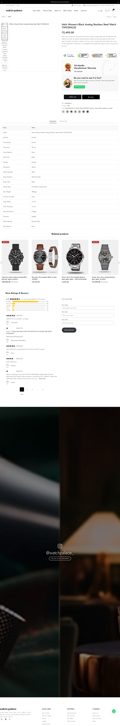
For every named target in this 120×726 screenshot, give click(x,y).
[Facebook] (71, 111)
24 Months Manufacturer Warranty (85, 67)
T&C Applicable (78, 71)
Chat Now (81, 87)
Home (3, 17)
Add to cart (72, 97)
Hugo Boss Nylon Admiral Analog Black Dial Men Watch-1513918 (14, 278)
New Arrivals (70, 716)
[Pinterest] (83, 111)
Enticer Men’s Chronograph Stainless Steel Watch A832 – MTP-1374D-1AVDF (74, 278)
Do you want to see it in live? (88, 77)
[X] (75, 111)
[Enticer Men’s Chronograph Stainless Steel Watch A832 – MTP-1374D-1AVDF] (75, 257)
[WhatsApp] (79, 111)
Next (114, 17)
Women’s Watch (46, 716)
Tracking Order (46, 724)
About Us (95, 713)
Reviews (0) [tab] (63, 121)
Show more (42, 379)
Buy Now (91, 97)
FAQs (94, 721)
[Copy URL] (63, 111)
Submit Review (69, 330)
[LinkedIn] (87, 111)
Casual (96, 108)
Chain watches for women (105, 108)
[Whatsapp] (9, 719)
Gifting (44, 718)
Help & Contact (97, 718)
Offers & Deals (71, 721)
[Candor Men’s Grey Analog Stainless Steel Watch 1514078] (105, 257)
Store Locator (96, 716)
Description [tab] (53, 121)
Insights (44, 721)
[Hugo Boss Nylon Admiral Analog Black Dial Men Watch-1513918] (15, 257)
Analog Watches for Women (72, 108)
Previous (109, 17)
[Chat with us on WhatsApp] (114, 711)
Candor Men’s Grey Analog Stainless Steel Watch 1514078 (103, 278)
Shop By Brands (71, 713)
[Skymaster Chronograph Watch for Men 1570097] (45, 257)
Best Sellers (70, 718)
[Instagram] (67, 111)
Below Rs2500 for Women (87, 108)
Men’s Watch (45, 713)
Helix (9, 17)
